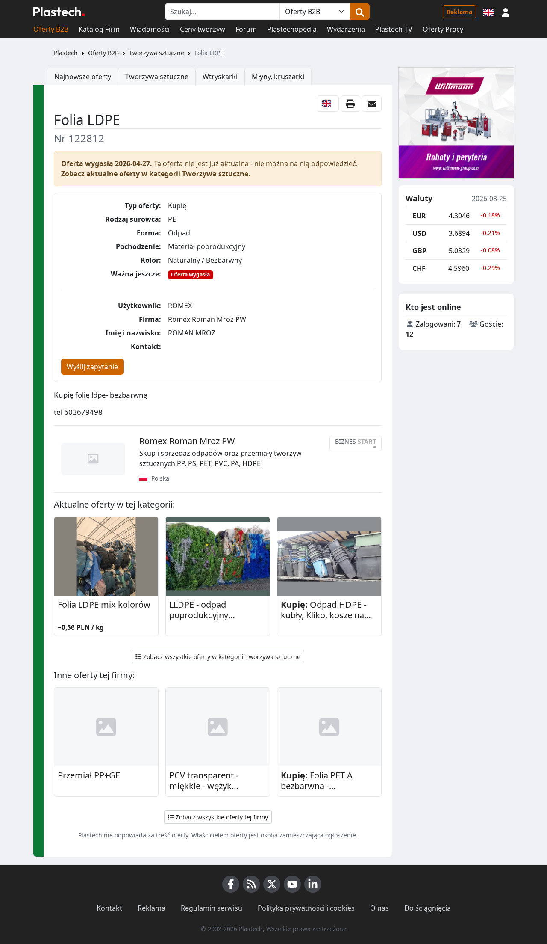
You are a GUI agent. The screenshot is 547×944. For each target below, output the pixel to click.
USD (419, 233)
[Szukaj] (360, 11)
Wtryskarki (220, 76)
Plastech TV (393, 29)
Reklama (459, 12)
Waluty (419, 198)
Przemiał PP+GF (89, 775)
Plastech (66, 53)
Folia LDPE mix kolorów (104, 604)
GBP (419, 250)
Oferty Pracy (443, 29)
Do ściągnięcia (427, 908)
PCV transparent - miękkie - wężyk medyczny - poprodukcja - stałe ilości (217, 781)
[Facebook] (230, 884)
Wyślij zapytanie (92, 366)
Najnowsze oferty (82, 76)
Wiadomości (150, 29)
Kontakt (109, 908)
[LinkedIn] (312, 884)
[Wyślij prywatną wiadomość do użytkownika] (372, 103)
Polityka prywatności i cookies (306, 908)
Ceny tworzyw (202, 29)
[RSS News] (251, 884)
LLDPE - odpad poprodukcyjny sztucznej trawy (199, 610)
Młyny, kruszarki (278, 76)
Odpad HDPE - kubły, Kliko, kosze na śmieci (323, 610)
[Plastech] (59, 11)
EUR (419, 215)
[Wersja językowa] (488, 11)
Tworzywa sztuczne (156, 53)
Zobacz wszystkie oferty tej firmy (221, 817)
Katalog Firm (99, 29)
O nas (379, 908)
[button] (505, 11)
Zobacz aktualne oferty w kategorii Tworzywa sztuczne (154, 173)
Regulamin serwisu (211, 908)
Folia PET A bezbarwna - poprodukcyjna (317, 781)
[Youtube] (292, 884)
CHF (419, 268)
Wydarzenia (346, 29)
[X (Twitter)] (271, 884)
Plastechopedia (292, 29)
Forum (246, 29)
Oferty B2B (50, 29)
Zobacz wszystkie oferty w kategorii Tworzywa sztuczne (220, 657)
